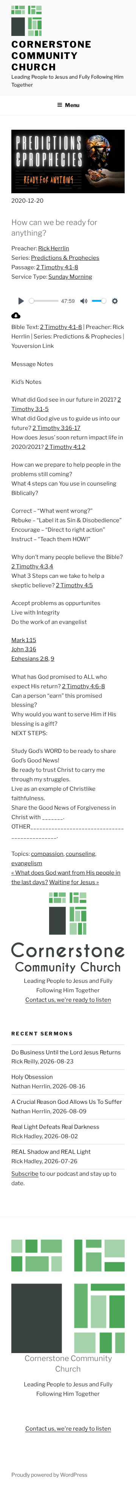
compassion (47, 853)
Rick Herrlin (53, 248)
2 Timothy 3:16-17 (56, 428)
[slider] (44, 300)
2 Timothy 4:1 (63, 447)
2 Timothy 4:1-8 (57, 267)
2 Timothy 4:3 (29, 566)
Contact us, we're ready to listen (68, 999)
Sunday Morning (70, 276)
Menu (72, 105)
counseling (80, 853)
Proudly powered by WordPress (49, 1474)
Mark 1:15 (23, 640)
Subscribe (25, 1173)
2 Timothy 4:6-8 (83, 686)
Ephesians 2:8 (29, 658)
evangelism (26, 863)
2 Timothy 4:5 (74, 585)
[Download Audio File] (15, 318)
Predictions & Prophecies (65, 258)
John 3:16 (23, 649)
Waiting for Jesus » (74, 882)
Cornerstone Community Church (51, 56)
